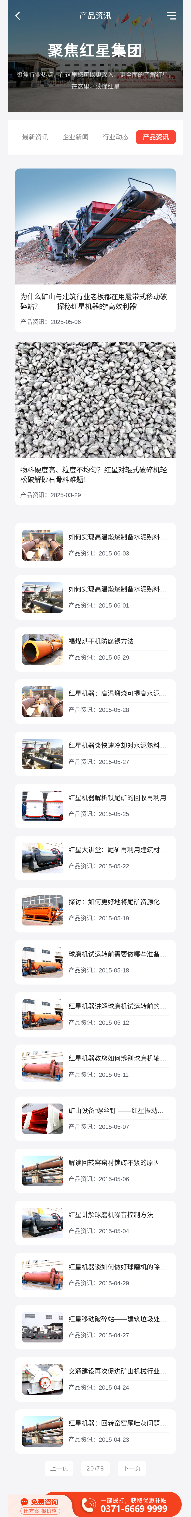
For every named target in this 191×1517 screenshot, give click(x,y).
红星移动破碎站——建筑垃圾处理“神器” (118, 1319)
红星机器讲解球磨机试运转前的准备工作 (118, 1006)
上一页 (59, 1468)
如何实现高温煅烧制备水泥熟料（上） (118, 589)
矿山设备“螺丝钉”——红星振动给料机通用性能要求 (118, 1110)
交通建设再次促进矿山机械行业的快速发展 (118, 1371)
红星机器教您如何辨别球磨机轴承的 (118, 1058)
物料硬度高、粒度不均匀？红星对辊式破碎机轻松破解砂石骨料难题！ (93, 474)
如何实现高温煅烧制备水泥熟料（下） (118, 537)
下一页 (132, 1468)
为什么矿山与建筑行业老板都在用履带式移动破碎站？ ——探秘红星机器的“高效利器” (93, 301)
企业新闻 (75, 137)
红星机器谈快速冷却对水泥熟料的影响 (118, 745)
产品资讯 (156, 137)
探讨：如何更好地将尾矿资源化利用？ (118, 902)
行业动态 (115, 137)
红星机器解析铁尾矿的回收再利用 (117, 798)
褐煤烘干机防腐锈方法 (101, 641)
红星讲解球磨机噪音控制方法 (110, 1215)
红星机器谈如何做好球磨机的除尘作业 (118, 1267)
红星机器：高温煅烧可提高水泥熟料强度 (118, 693)
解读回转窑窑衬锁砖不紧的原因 (114, 1163)
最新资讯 (35, 137)
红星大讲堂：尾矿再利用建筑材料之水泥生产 (118, 850)
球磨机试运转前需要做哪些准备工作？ (118, 954)
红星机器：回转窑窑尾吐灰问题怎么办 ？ (118, 1423)
